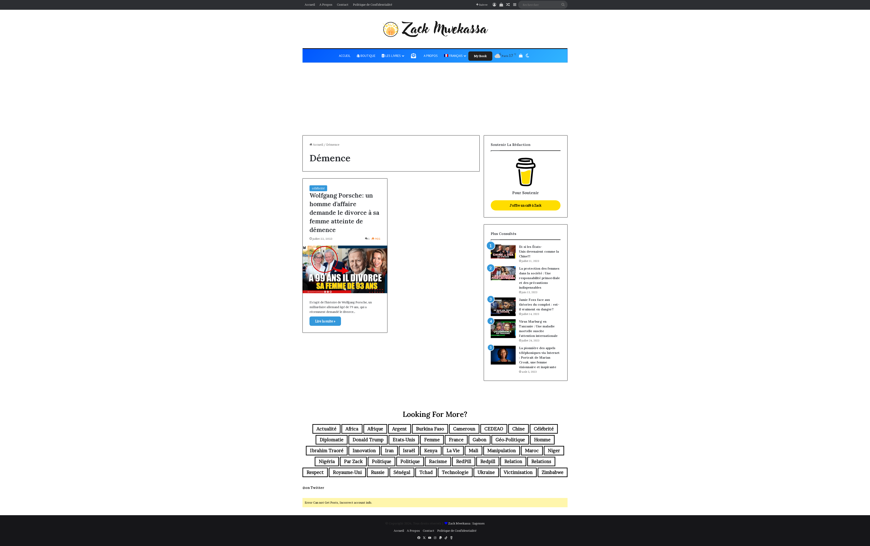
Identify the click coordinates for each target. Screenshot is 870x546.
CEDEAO (493, 429)
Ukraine (486, 472)
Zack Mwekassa (459, 523)
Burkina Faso (430, 429)
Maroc (532, 450)
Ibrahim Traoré (326, 450)
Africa (352, 429)
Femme (432, 439)
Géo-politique (510, 439)
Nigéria (327, 461)
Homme (542, 439)
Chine (518, 429)
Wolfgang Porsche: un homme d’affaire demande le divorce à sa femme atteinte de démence (344, 212)
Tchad (426, 472)
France (456, 439)
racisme (438, 461)
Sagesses (478, 523)
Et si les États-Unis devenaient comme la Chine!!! (539, 251)
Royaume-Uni (347, 472)
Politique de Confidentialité (372, 4)
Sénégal (402, 472)
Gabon (479, 439)
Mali (473, 450)
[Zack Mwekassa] (435, 29)
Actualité (326, 429)
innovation (364, 450)
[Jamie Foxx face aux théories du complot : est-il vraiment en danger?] (503, 306)
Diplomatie (331, 439)
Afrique (375, 429)
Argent (399, 429)
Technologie (455, 472)
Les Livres (392, 56)
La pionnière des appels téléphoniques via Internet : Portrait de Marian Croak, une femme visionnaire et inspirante (539, 357)
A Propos (325, 4)
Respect (315, 472)
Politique (381, 461)
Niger (554, 450)
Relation (513, 461)
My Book (480, 56)
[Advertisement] (435, 101)
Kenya (430, 450)
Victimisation (518, 472)
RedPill (463, 461)
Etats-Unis (404, 439)
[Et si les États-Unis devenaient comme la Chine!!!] (503, 251)
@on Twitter (313, 488)
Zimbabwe (552, 472)
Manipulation (501, 450)
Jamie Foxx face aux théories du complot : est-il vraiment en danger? (539, 304)
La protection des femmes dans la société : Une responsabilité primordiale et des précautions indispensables (539, 278)
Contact (342, 4)
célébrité (318, 188)
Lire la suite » (325, 321)
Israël (409, 450)
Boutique (367, 56)
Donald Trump (368, 439)
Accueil (310, 4)
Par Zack (353, 461)
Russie (377, 472)
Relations (541, 461)
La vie (453, 450)
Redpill (487, 461)
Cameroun (464, 429)
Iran (389, 450)
